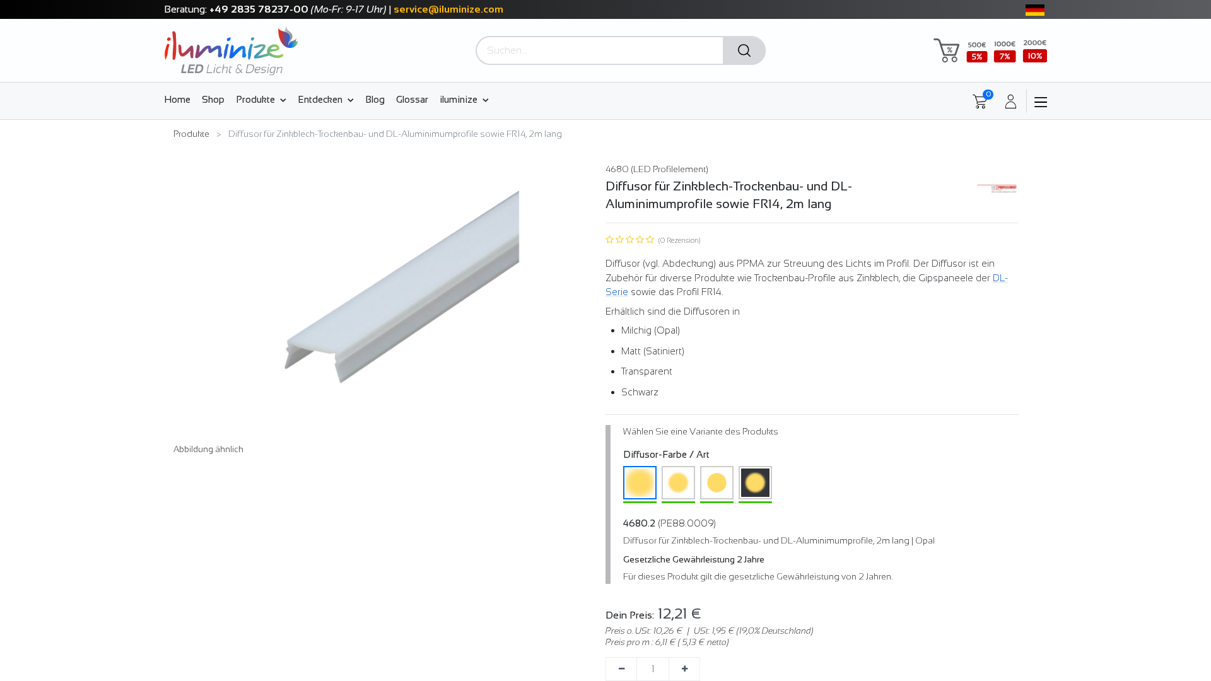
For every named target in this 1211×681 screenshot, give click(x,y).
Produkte (191, 134)
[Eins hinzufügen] (684, 669)
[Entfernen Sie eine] (621, 669)
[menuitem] (180, 99)
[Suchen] (744, 51)
